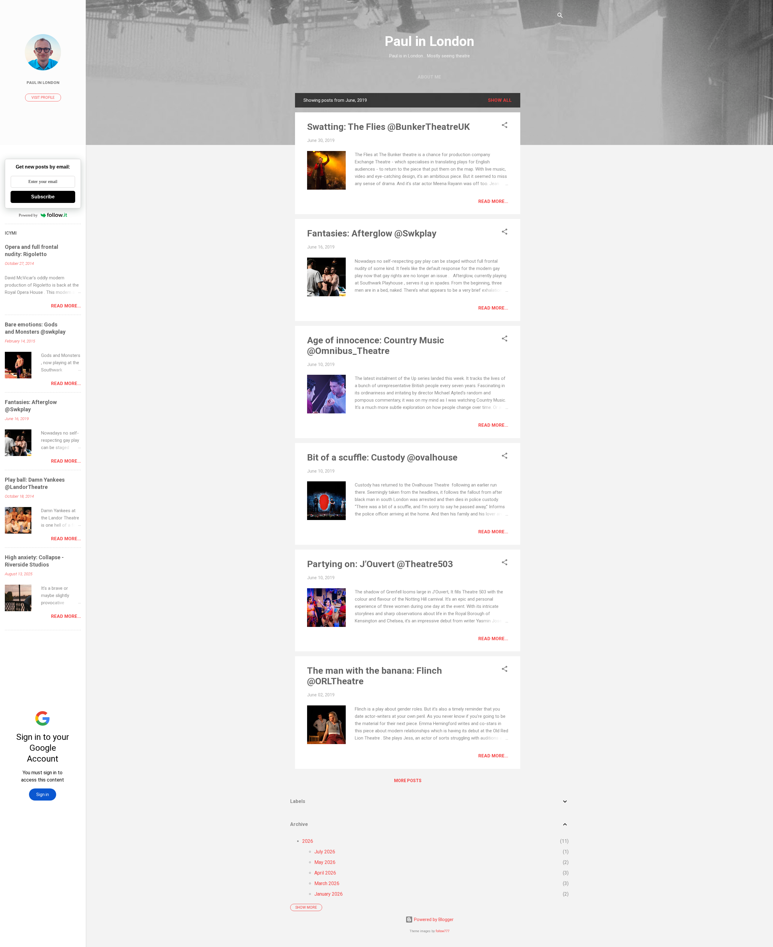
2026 (307, 841)
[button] (504, 126)
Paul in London (429, 41)
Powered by (28, 215)
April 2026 (325, 873)
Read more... (493, 201)
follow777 (443, 931)
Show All (500, 100)
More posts (408, 780)
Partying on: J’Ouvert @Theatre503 (380, 564)
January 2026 (328, 894)
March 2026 (326, 883)
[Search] (560, 16)
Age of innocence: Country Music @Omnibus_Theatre (375, 345)
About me (429, 77)
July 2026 (324, 852)
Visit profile (43, 97)
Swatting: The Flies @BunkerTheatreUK (388, 126)
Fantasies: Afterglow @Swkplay (371, 233)
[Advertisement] (544, 183)
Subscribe (43, 196)
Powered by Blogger (433, 919)
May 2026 (324, 862)
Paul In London (43, 82)
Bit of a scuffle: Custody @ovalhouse (382, 457)
